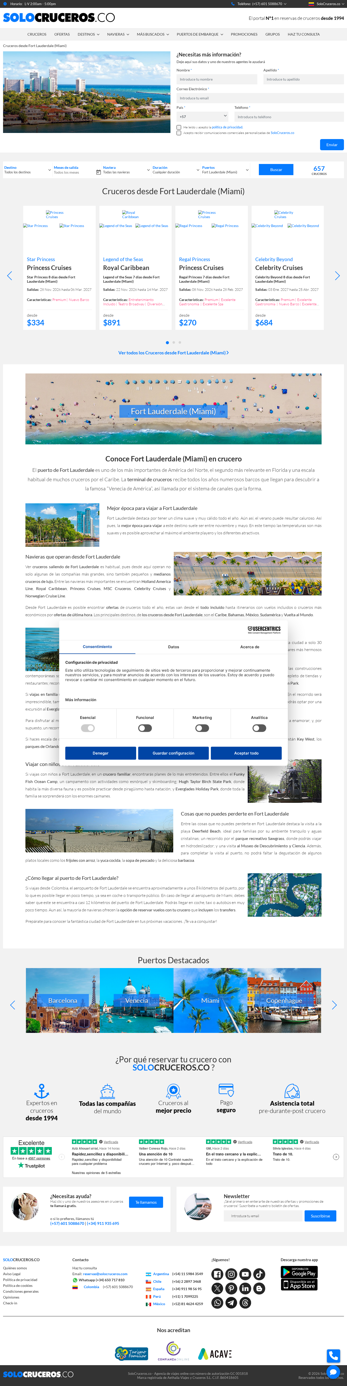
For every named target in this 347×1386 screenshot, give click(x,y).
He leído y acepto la (213, 127)
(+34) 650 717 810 (110, 1280)
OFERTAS (62, 34)
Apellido (271, 70)
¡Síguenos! (220, 1259)
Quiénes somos (15, 1268)
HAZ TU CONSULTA (304, 34)
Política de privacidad (20, 1279)
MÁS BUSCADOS (150, 34)
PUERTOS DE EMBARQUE (197, 34)
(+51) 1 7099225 (185, 1296)
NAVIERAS (115, 34)
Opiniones (11, 1297)
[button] (167, 342)
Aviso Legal (12, 1274)
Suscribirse (320, 1215)
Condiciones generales (21, 1291)
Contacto (80, 1259)
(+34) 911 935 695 (103, 1223)
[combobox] (27, 170)
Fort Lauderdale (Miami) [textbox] (219, 172)
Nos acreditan (173, 1330)
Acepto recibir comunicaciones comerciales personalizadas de (238, 133)
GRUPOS (272, 34)
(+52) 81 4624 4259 (187, 1304)
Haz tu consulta (84, 1268)
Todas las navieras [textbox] (116, 172)
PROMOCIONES (244, 34)
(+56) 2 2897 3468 (186, 1281)
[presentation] (11, 275)
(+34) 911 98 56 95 (187, 1289)
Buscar (276, 169)
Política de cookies (18, 1285)
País (181, 107)
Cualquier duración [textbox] (166, 172)
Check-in (10, 1303)
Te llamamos (146, 1202)
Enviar (332, 144)
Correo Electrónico (193, 89)
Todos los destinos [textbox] (17, 172)
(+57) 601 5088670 (67, 1223)
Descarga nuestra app (299, 1259)
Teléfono (242, 107)
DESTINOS (86, 34)
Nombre (184, 70)
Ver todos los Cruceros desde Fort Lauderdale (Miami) (172, 352)
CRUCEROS (36, 34)
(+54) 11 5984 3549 (187, 1274)
